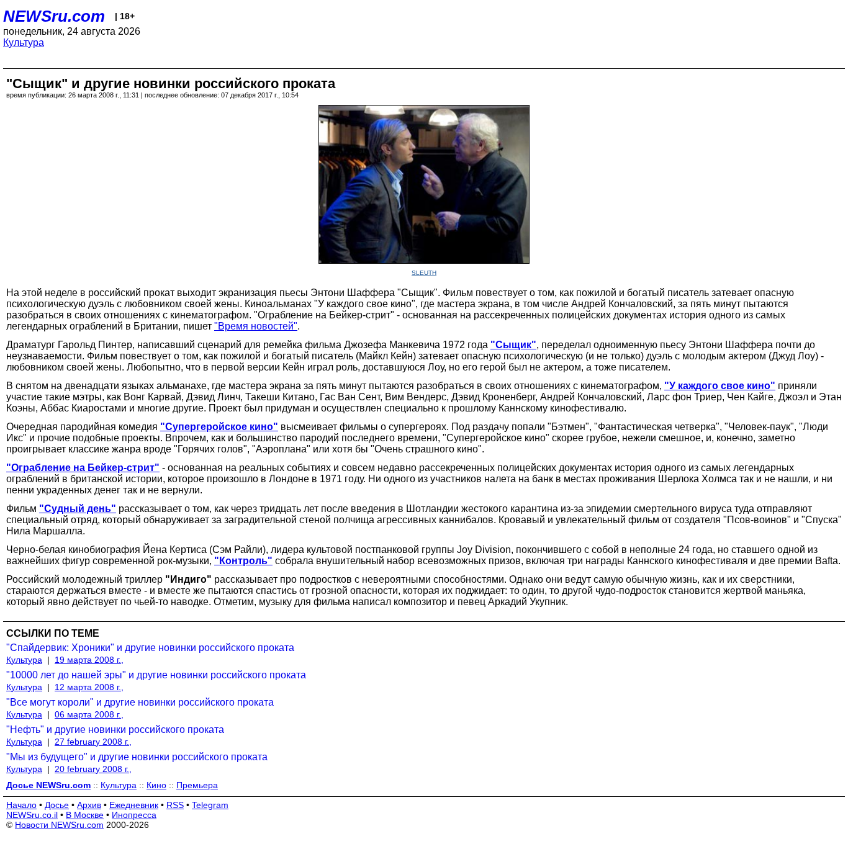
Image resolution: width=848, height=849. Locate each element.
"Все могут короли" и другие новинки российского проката (140, 702)
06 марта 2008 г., (89, 714)
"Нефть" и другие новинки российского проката (115, 729)
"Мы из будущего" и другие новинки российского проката (137, 757)
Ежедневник (133, 805)
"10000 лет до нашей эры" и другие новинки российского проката (156, 675)
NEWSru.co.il (32, 815)
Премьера (197, 785)
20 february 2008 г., (93, 769)
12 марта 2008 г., (89, 687)
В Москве (85, 815)
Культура (23, 42)
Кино (156, 785)
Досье (57, 805)
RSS (175, 805)
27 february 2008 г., (93, 742)
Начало (21, 805)
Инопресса (134, 815)
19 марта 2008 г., (89, 660)
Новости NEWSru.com (59, 825)
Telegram (210, 805)
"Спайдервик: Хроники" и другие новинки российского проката (150, 647)
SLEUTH (424, 272)
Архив (89, 805)
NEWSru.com (54, 16)
